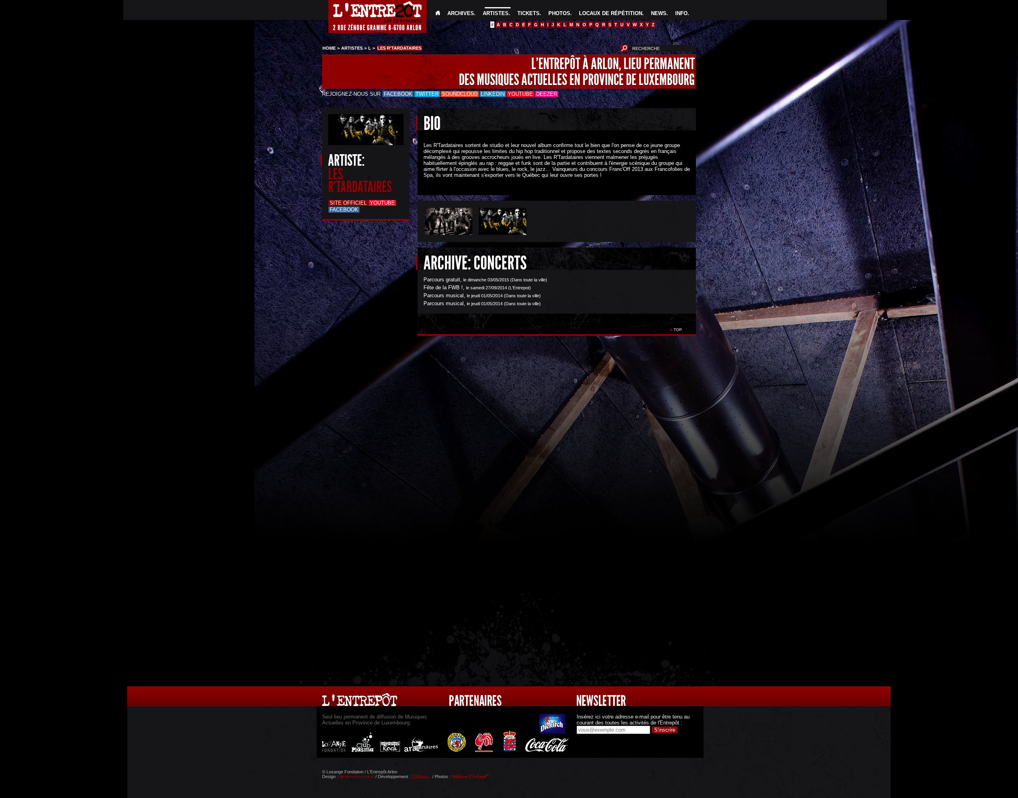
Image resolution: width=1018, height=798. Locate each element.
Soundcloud (460, 94)
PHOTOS (559, 13)
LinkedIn (493, 94)
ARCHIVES (460, 13)
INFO (681, 13)
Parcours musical (444, 295)
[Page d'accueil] (437, 13)
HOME (329, 48)
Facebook (398, 94)
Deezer (546, 94)
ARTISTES (496, 13)
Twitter (427, 94)
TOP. (678, 329)
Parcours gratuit (442, 280)
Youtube (520, 94)
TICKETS (528, 13)
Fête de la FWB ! (443, 288)
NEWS (658, 13)
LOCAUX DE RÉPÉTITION (610, 13)
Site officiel (348, 203)
